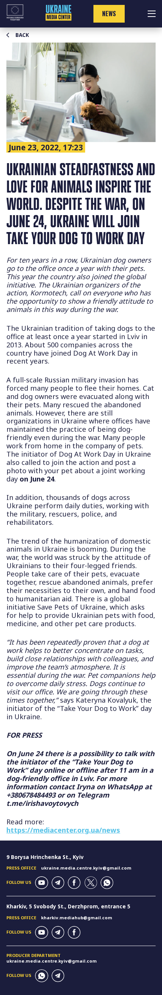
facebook (74, 882)
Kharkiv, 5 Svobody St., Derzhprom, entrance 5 (68, 906)
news (109, 13)
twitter (90, 882)
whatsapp (107, 882)
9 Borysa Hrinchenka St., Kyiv (45, 856)
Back (22, 35)
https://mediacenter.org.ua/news (63, 830)
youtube (41, 882)
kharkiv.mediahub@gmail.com (76, 917)
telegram (58, 882)
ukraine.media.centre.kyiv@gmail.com (86, 868)
